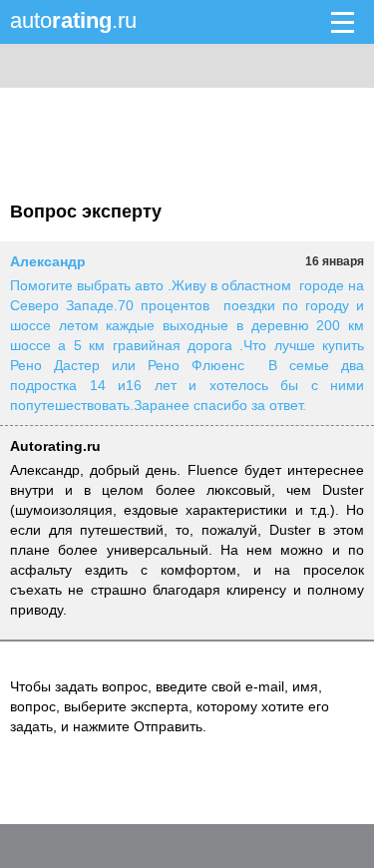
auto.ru (73, 20)
